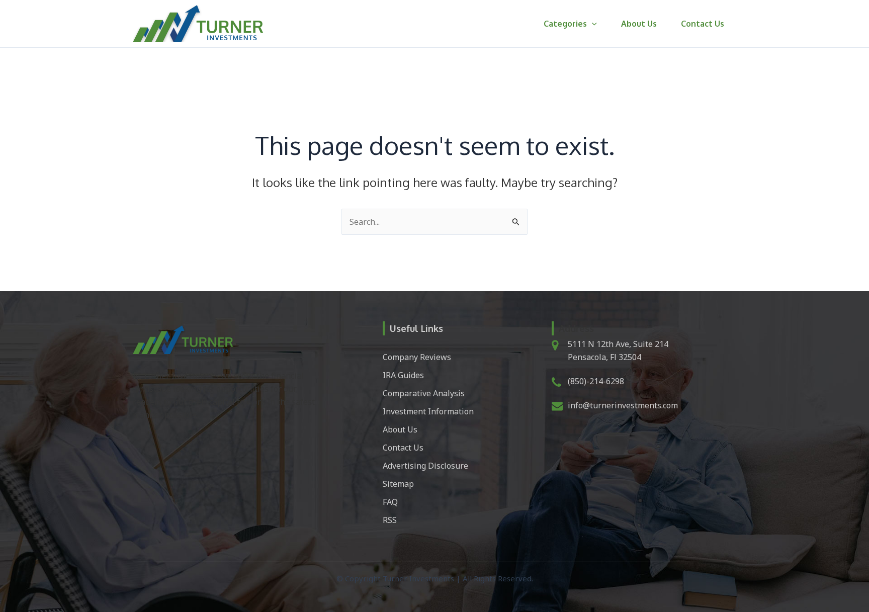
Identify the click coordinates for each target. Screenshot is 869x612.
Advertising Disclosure (425, 465)
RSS (390, 520)
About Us (639, 24)
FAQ (390, 501)
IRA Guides (403, 375)
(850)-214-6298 (596, 381)
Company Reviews (417, 357)
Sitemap (398, 483)
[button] (592, 23)
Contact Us (702, 24)
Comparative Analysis (424, 393)
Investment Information (428, 411)
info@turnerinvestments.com (623, 405)
